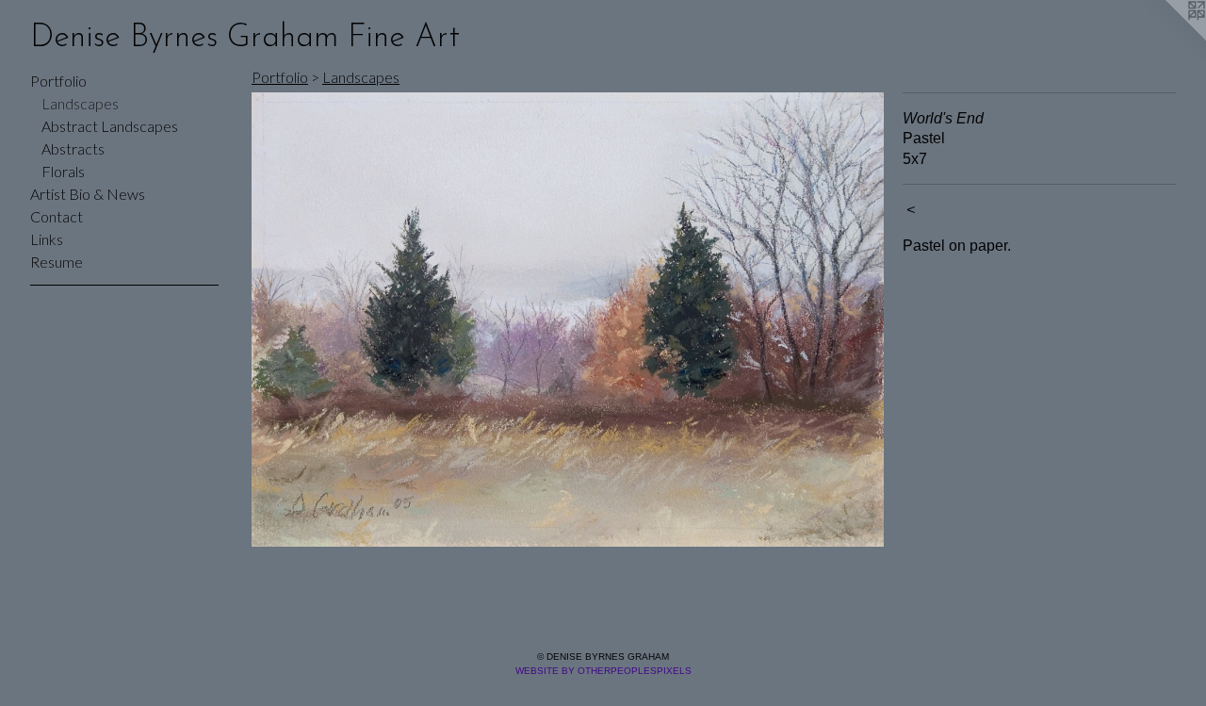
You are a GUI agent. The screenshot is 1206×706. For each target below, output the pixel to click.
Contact (56, 216)
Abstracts (73, 148)
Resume (56, 262)
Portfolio (58, 81)
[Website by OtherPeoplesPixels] (1168, 37)
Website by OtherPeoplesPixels (603, 670)
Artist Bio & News (87, 194)
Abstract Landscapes (109, 126)
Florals (63, 171)
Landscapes (80, 103)
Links (46, 239)
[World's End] (568, 319)
